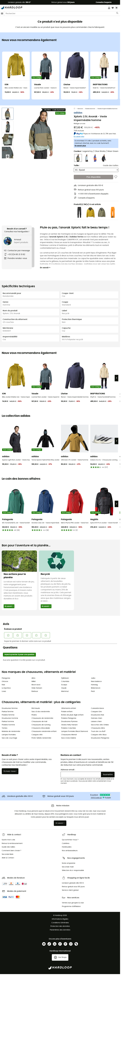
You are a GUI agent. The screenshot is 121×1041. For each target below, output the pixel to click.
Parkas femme (7, 711)
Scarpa (64, 685)
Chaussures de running (41, 725)
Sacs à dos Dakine (68, 738)
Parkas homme (8, 721)
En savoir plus (80, 146)
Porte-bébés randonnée (41, 738)
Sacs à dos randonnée (41, 711)
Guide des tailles (110, 165)
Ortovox (5, 681)
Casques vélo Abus (98, 735)
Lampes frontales (9, 735)
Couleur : (96, 151)
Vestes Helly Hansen (69, 725)
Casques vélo (37, 735)
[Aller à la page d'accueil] (76, 109)
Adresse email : (68, 770)
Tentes (4, 728)
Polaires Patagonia (68, 718)
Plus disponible (93, 177)
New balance (96, 681)
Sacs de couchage (9, 738)
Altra (33, 678)
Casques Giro (96, 711)
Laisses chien (96, 721)
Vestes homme (90, 108)
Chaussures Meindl (69, 735)
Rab (3, 685)
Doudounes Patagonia (100, 738)
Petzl (93, 691)
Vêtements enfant (68, 708)
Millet (34, 681)
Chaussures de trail (39, 721)
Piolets (34, 715)
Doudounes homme (10, 718)
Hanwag (94, 685)
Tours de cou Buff (98, 731)
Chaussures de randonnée (42, 718)
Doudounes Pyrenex (69, 721)
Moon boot (36, 685)
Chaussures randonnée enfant (44, 731)
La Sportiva (6, 688)
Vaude (63, 688)
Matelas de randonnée (11, 731)
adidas (78, 113)
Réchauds (36, 708)
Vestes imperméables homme (107, 108)
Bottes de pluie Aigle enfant (72, 715)
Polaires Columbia (68, 728)
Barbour (35, 691)
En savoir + (45, 268)
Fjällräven (65, 678)
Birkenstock (95, 688)
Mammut (65, 691)
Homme (80, 108)
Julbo (93, 678)
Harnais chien (96, 718)
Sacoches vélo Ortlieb (100, 725)
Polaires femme (8, 715)
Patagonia (6, 678)
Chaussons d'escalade (41, 728)
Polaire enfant (66, 711)
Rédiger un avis (79, 123)
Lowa (4, 691)
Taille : (77, 165)
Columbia (65, 681)
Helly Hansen (37, 688)
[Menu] (2, 13)
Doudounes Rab (97, 715)
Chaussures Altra (98, 728)
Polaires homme (8, 725)
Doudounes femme (10, 708)
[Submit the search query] (117, 13)
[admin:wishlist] (115, 177)
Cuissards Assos (97, 708)
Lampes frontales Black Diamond (74, 731)
